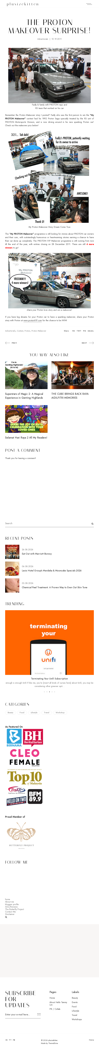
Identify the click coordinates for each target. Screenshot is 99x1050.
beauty (10, 712)
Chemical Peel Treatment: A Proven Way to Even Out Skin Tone (54, 587)
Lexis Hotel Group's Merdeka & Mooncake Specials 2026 (52, 570)
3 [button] (49, 692)
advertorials (42, 39)
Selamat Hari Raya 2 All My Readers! (26, 438)
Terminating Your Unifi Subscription (49, 678)
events (75, 1002)
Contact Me (10, 911)
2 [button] (47, 692)
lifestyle (34, 712)
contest (20, 330)
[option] (49, 649)
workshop (60, 712)
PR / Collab (55, 1009)
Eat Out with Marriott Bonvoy (37, 553)
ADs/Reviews (11, 906)
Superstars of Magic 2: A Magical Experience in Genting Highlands (24, 396)
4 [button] (52, 692)
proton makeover (39, 330)
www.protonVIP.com (32, 320)
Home (52, 997)
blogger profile (12, 904)
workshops (77, 1019)
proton (27, 330)
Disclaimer (9, 914)
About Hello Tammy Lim (58, 1003)
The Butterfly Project (14, 909)
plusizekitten (23, 4)
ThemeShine (53, 1043)
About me (9, 901)
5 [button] (54, 692)
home (7, 899)
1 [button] (44, 692)
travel (46, 712)
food (22, 712)
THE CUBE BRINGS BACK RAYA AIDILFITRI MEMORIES (70, 396)
